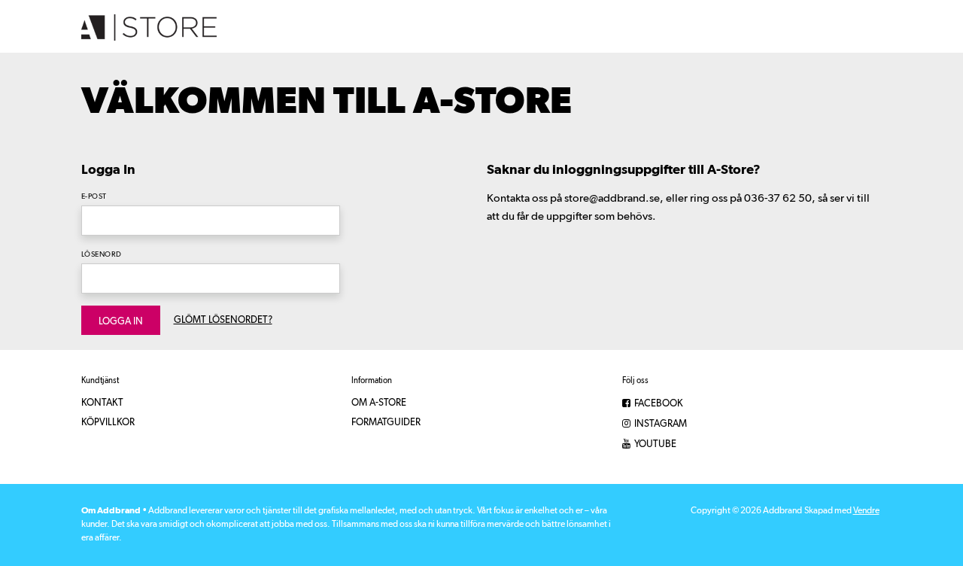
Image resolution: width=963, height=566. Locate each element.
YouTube (654, 444)
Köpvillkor (108, 423)
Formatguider (386, 423)
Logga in (121, 322)
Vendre (866, 511)
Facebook (657, 404)
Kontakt (102, 403)
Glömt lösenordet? (223, 320)
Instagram (659, 424)
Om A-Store (378, 403)
